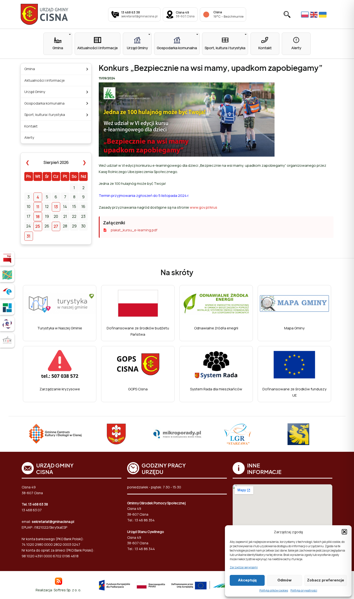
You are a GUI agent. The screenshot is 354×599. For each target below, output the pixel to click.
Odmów (284, 580)
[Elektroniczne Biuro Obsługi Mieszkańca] (7, 324)
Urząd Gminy (34, 91)
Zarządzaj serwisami (244, 567)
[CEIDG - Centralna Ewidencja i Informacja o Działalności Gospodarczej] (7, 307)
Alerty (29, 137)
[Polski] (305, 14)
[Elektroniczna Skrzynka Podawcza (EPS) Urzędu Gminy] (7, 291)
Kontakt (31, 126)
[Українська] (323, 14)
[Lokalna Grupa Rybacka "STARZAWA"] (238, 434)
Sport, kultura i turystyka (44, 114)
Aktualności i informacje (44, 80)
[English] (314, 14)
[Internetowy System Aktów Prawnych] (7, 340)
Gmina (29, 68)
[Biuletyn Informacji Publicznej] (7, 258)
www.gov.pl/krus (203, 207)
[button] (344, 531)
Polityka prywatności (303, 590)
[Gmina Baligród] (116, 434)
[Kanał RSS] (58, 580)
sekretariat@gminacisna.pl (53, 521)
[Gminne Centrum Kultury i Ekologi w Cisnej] (55, 434)
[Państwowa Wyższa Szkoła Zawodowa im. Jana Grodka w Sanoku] (298, 434)
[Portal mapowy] (7, 275)
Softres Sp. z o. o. (67, 590)
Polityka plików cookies (273, 590)
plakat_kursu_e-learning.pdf (134, 230)
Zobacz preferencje (325, 580)
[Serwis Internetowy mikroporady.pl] (177, 434)
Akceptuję (247, 580)
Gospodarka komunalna (44, 103)
